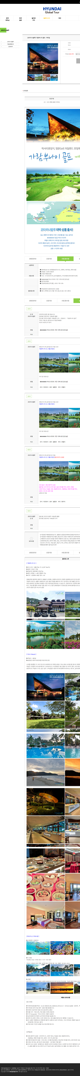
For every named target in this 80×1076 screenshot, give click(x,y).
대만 (59, 18)
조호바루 (10, 46)
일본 (20, 20)
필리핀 (34, 18)
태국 (20, 18)
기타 (33, 20)
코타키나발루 (10, 41)
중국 (7, 18)
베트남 (7, 20)
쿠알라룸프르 (10, 44)
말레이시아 (47, 18)
